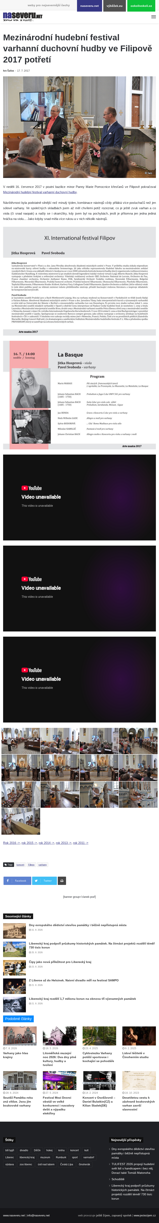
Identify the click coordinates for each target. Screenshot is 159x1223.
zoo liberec (26, 1164)
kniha (61, 1150)
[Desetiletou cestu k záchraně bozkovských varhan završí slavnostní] (139, 1080)
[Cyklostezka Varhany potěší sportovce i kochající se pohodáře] (99, 1035)
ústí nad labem (46, 1164)
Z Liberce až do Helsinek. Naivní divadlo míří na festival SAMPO (74, 980)
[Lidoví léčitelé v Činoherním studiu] (139, 1035)
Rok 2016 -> (11, 843)
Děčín (37, 1150)
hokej (49, 1150)
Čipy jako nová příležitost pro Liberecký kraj (60, 962)
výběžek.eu (115, 5)
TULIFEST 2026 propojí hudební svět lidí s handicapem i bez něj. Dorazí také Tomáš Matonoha (133, 1168)
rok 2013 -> (63, 843)
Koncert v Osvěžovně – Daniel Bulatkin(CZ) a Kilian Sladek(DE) (99, 1101)
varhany (43, 864)
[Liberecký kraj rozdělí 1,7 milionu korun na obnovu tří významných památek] (14, 1004)
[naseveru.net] (22, 17)
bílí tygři (9, 1150)
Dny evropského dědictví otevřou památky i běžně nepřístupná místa (77, 925)
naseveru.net (89, 5)
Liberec (9, 1157)
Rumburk (61, 1157)
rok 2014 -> (46, 843)
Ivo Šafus (8, 70)
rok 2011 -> (80, 843)
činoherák (84, 1164)
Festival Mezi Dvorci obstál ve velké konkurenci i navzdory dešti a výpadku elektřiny (58, 1105)
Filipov (31, 864)
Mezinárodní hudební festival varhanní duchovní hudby (40, 192)
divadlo (24, 1150)
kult (86, 1150)
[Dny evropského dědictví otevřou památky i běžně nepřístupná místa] (14, 931)
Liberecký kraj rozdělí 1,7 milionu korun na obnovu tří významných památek (82, 998)
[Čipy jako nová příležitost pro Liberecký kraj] (14, 968)
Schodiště (118, 1179)
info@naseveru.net (38, 1215)
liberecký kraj (27, 1157)
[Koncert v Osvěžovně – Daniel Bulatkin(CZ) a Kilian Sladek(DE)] (99, 1080)
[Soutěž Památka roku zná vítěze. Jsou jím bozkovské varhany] (20, 1080)
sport (75, 1157)
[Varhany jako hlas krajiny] (20, 1035)
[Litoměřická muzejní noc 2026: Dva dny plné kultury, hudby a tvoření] (59, 1035)
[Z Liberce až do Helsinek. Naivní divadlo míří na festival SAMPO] (14, 986)
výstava (9, 1164)
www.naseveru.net (14, 1215)
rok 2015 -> (29, 843)
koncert (20, 864)
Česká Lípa (66, 1164)
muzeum (45, 1157)
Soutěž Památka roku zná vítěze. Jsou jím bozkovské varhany (18, 1101)
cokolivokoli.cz (141, 5)
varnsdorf (88, 1157)
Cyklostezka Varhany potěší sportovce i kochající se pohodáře (98, 1057)
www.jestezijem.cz (145, 1215)
